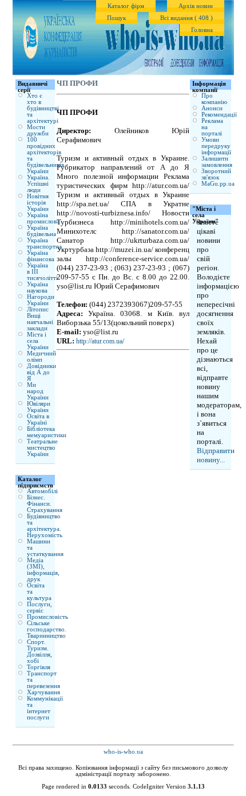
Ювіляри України (38, 407)
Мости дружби (38, 130)
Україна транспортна (44, 243)
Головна (202, 30)
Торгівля (38, 667)
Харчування (43, 692)
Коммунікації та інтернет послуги (45, 708)
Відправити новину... (216, 455)
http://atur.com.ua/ (100, 341)
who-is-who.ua (123, 752)
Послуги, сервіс (39, 607)
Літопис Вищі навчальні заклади (40, 318)
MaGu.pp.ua (218, 184)
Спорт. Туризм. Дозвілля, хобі (39, 651)
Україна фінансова (40, 256)
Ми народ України (38, 391)
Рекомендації (219, 114)
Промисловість (47, 617)
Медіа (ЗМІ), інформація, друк (43, 569)
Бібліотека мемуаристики (46, 432)
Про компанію (214, 99)
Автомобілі (42, 491)
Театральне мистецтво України (42, 447)
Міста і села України (38, 340)
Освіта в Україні (38, 419)
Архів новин (195, 6)
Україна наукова (37, 287)
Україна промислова (43, 218)
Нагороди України (40, 300)
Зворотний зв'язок (216, 174)
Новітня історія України (38, 202)
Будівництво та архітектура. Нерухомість (44, 525)
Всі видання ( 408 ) (186, 18)
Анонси (212, 108)
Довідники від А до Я (41, 372)
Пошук (116, 18)
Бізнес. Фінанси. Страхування (44, 503)
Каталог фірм (126, 6)
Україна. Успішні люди (38, 183)
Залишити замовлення (216, 161)
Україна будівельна (41, 231)
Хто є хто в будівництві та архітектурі (43, 108)
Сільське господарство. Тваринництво (46, 629)
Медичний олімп (41, 356)
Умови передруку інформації (216, 146)
